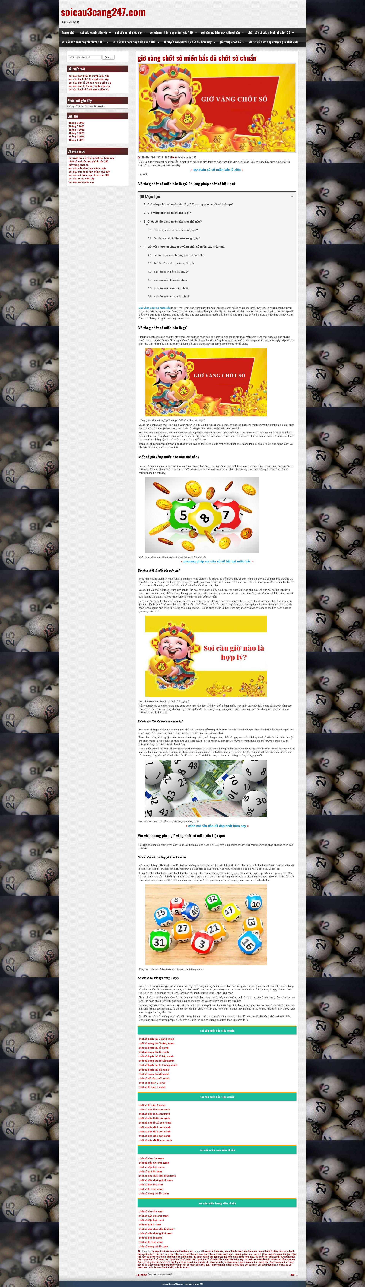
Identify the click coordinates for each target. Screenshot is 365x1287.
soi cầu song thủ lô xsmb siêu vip (89, 75)
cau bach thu (172, 1254)
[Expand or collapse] (292, 196)
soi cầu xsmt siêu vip (128, 32)
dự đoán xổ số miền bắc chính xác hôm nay (220, 1259)
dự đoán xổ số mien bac (156, 1259)
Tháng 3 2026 (76, 133)
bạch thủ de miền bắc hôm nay (241, 1251)
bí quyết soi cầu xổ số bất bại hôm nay (187, 42)
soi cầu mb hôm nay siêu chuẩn (220, 32)
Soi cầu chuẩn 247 (186, 157)
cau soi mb (255, 1254)
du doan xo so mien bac (179, 1256)
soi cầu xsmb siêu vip (93, 32)
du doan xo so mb (156, 1256)
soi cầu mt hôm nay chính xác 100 (82, 42)
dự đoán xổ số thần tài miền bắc (188, 1262)
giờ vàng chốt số (230, 42)
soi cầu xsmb (182, 1267)
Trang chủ (67, 32)
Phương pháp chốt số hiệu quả (227, 1264)
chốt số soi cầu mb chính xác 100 (269, 32)
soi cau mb (251, 1264)
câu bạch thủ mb (189, 1254)
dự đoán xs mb (214, 1262)
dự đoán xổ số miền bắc (183, 1259)
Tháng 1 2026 (76, 140)
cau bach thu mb (208, 1254)
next (294, 1274)
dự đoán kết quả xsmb (267, 1256)
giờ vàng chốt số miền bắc (254, 1262)
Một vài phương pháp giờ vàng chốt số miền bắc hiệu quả (178, 1264)
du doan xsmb (201, 1256)
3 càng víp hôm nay (212, 1251)
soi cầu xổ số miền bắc (161, 1267)
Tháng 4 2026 (76, 129)
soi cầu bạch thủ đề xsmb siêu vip (89, 89)
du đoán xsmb (231, 1262)
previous (142, 1274)
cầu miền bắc (241, 1254)
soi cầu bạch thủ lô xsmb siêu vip (89, 79)
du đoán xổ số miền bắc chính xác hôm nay (268, 1259)
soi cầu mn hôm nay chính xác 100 (171, 32)
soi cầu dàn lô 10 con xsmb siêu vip (90, 82)
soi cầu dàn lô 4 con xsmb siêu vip (89, 86)
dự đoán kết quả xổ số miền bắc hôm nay (232, 1256)
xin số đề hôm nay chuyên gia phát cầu (273, 42)
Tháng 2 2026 (76, 136)
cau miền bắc (225, 1254)
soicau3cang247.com (103, 11)
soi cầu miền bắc (267, 1264)
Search (108, 57)
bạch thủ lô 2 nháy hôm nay (273, 1251)
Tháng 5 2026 (76, 126)
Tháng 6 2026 (76, 123)
